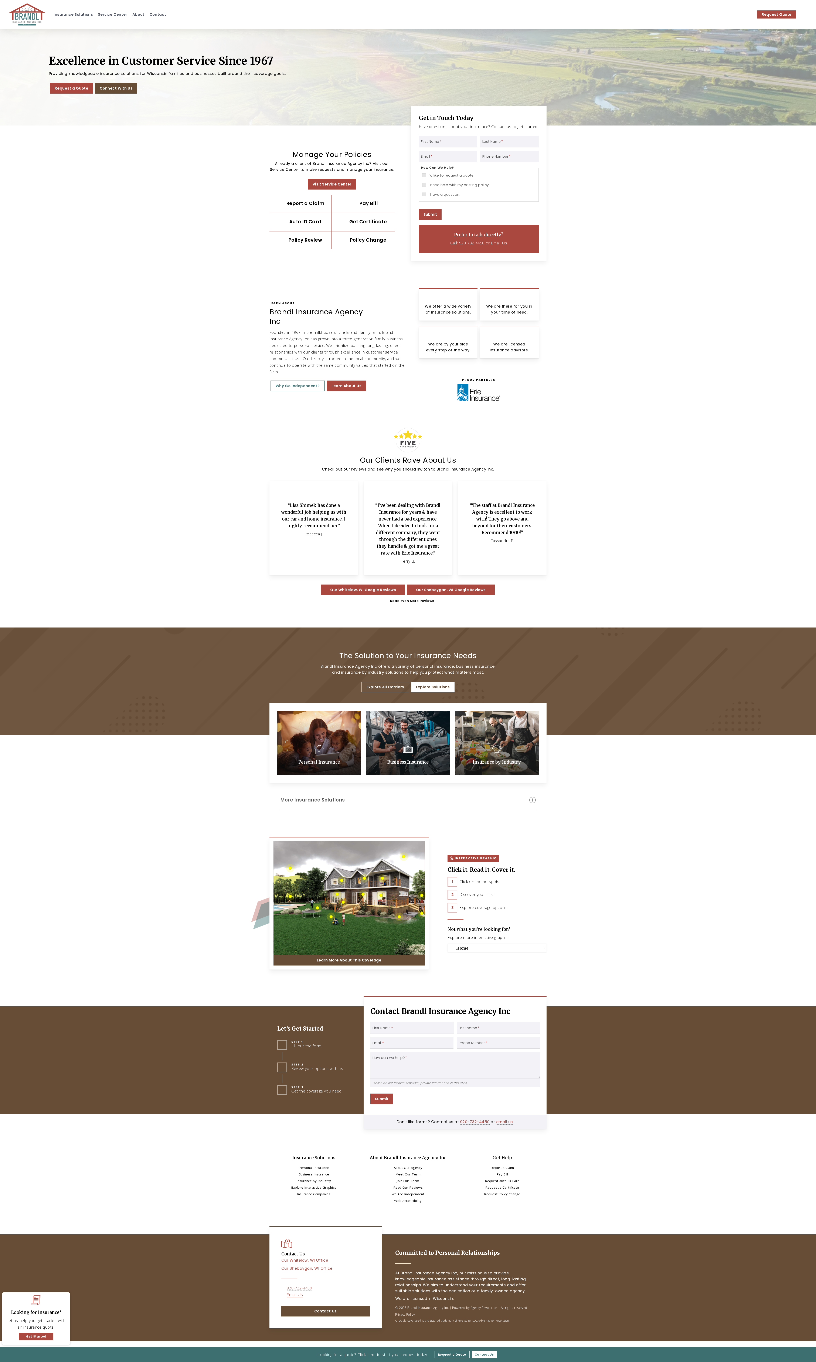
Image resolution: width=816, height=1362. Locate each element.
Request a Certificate (502, 1187)
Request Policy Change (502, 1194)
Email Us (499, 242)
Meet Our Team (408, 1174)
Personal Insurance (314, 1167)
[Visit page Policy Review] (300, 240)
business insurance (475, 666)
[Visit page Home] (27, 14)
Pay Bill (502, 1174)
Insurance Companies (313, 1194)
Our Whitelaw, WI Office (304, 1260)
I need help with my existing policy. (459, 185)
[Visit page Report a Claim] (300, 204)
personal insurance (435, 666)
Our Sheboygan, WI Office (307, 1268)
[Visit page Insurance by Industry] (496, 742)
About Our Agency (408, 1167)
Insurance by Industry (313, 1181)
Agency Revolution (484, 1308)
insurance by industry (362, 672)
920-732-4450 (471, 242)
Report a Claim (502, 1167)
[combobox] (497, 948)
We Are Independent (408, 1194)
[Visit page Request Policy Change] (363, 240)
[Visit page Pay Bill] (363, 204)
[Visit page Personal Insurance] (319, 742)
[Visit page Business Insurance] (407, 742)
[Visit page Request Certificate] (363, 222)
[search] (805, 14)
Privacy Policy (405, 1314)
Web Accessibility (408, 1200)
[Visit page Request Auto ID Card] (300, 222)
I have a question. (444, 194)
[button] (71, 88)
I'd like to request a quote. (452, 175)
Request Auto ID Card (502, 1181)
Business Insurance (314, 1174)
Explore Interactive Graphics (313, 1187)
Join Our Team (408, 1181)
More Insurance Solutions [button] (312, 800)
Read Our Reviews (408, 1187)
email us (504, 1121)
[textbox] (498, 948)
